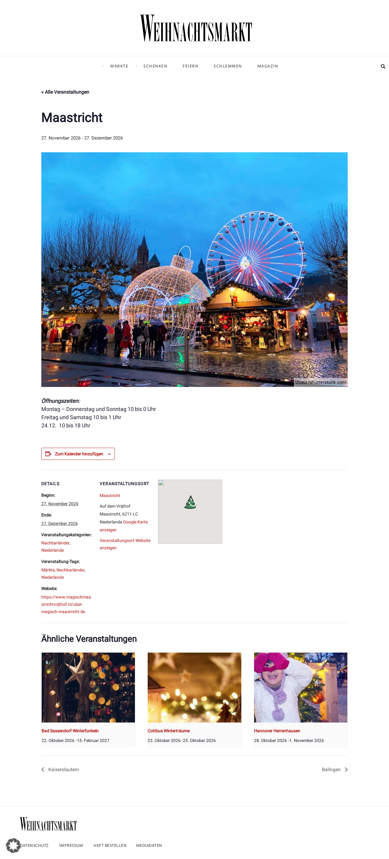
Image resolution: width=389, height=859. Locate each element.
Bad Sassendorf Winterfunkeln (70, 730)
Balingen (332, 769)
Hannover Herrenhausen (277, 730)
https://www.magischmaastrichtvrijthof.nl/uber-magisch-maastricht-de (66, 604)
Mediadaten (149, 845)
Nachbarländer (55, 542)
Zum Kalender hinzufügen (79, 453)
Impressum (71, 845)
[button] (13, 845)
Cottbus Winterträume (169, 730)
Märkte (119, 66)
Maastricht (110, 495)
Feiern (190, 66)
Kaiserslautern (63, 769)
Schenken (155, 66)
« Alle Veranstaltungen (65, 92)
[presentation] (88, 688)
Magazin (267, 66)
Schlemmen (228, 66)
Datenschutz (34, 845)
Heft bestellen (110, 845)
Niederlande (52, 550)
